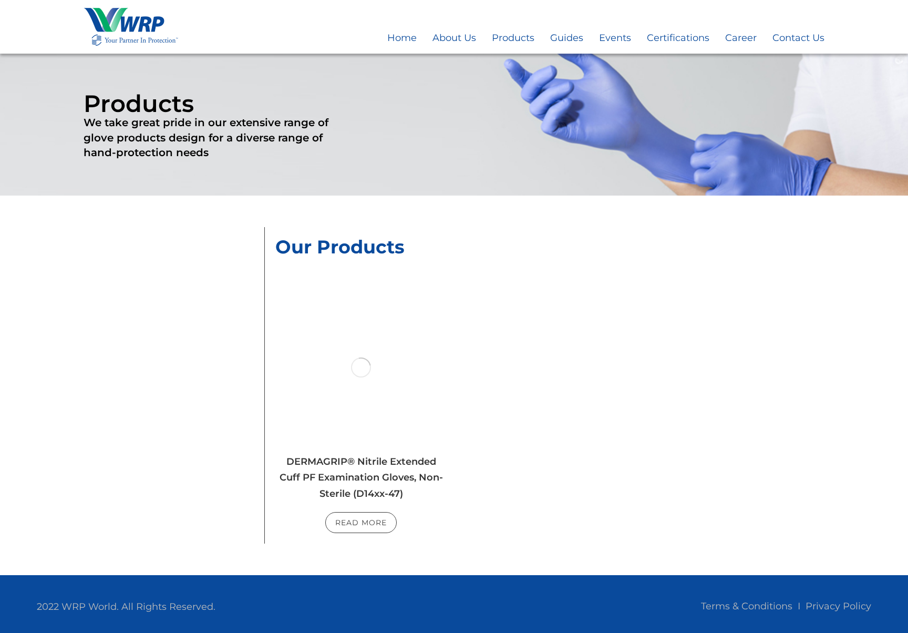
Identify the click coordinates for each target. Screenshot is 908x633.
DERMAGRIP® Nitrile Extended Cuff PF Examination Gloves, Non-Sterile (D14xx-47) (361, 477)
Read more (361, 522)
